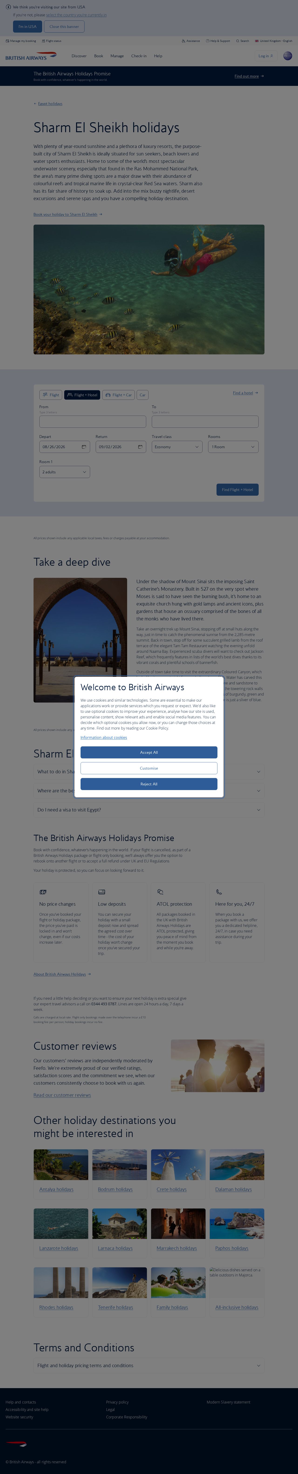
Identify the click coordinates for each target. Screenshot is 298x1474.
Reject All (149, 784)
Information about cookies (104, 737)
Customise (149, 768)
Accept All (149, 752)
